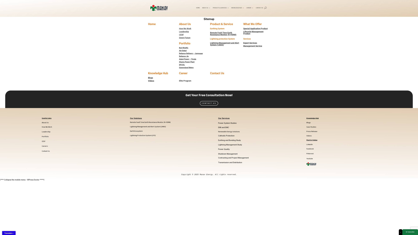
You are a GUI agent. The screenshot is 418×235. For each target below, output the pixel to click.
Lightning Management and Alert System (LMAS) (224, 44)
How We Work (185, 28)
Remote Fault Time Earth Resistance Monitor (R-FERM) (223, 34)
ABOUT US (205, 8)
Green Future (184, 38)
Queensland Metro (186, 68)
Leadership (184, 31)
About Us (185, 24)
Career (248, 8)
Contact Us (259, 8)
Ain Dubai (183, 51)
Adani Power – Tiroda (187, 59)
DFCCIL (182, 65)
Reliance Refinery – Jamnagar (191, 53)
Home (198, 8)
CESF (181, 35)
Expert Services (250, 43)
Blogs (150, 78)
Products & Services (220, 8)
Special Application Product (255, 28)
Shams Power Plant (186, 62)
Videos (151, 81)
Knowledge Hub (236, 8)
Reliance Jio (184, 56)
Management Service (252, 46)
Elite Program (185, 81)
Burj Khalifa (183, 48)
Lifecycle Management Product (253, 32)
